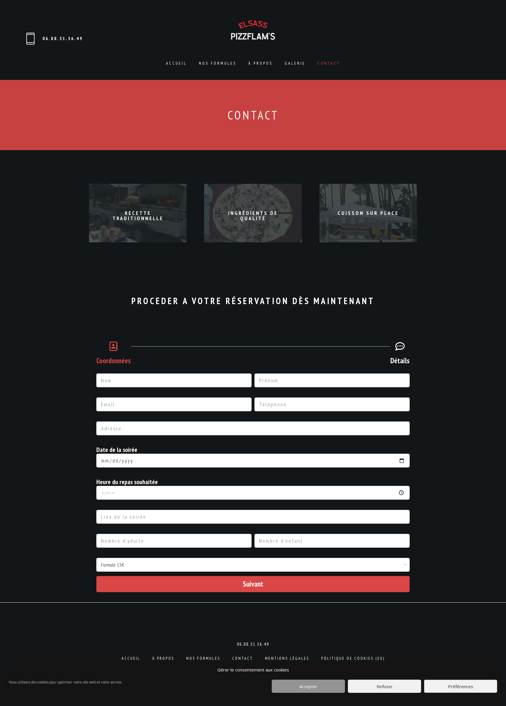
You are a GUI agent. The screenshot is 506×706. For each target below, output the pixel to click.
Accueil (176, 63)
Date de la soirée (116, 449)
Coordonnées (113, 361)
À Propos (260, 63)
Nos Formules (217, 63)
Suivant (253, 584)
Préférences (460, 686)
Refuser (385, 686)
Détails (400, 361)
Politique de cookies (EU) (353, 658)
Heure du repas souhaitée (127, 482)
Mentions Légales (287, 658)
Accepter (308, 686)
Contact (328, 63)
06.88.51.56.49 (62, 38)
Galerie (295, 63)
